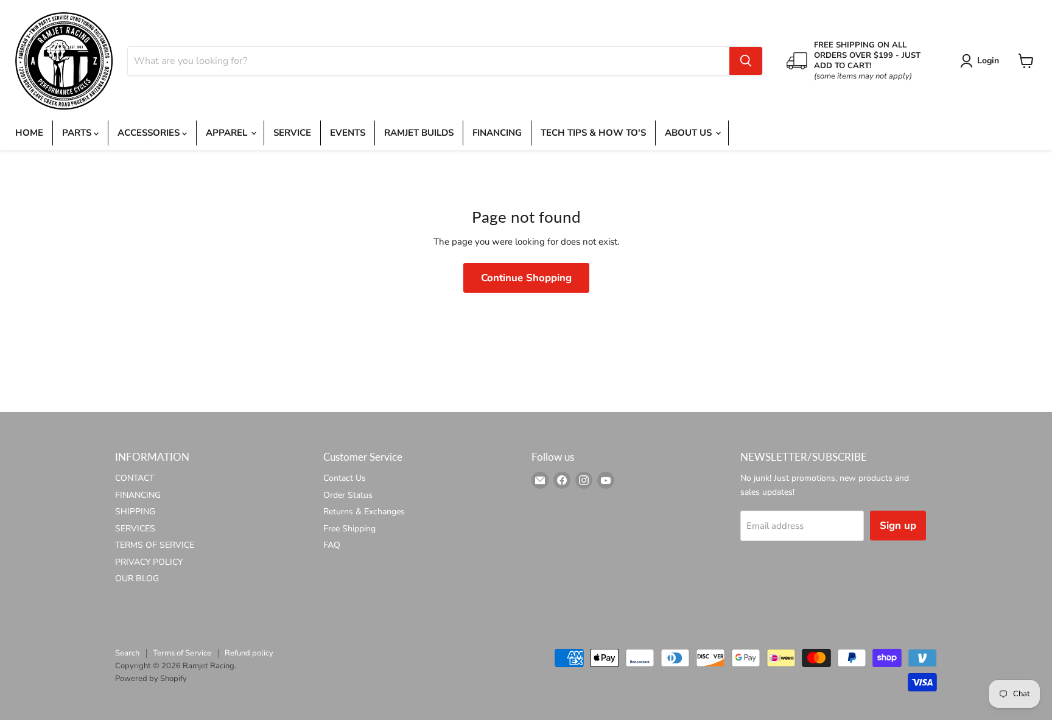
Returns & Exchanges (364, 511)
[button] (981, 61)
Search (127, 653)
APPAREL (228, 133)
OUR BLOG (137, 578)
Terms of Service (182, 653)
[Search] (745, 61)
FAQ (331, 545)
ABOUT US (689, 133)
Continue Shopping (526, 278)
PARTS (78, 133)
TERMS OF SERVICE (154, 545)
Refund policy (249, 653)
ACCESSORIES (149, 133)
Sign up (898, 526)
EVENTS (347, 133)
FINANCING (497, 133)
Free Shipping (349, 528)
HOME (29, 133)
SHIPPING (135, 511)
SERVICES (135, 528)
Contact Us (344, 478)
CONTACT (134, 478)
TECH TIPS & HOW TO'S (593, 133)
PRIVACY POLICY (149, 562)
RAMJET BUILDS (419, 133)
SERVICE (292, 133)
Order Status (348, 495)
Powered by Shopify (151, 678)
